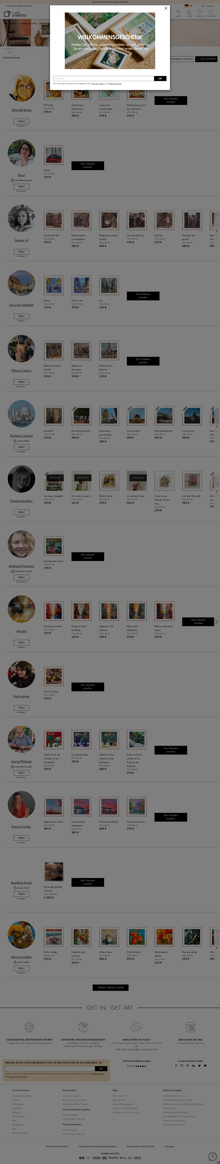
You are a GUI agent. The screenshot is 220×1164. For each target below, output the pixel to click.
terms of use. (115, 83)
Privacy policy (98, 83)
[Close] (165, 8)
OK (160, 78)
